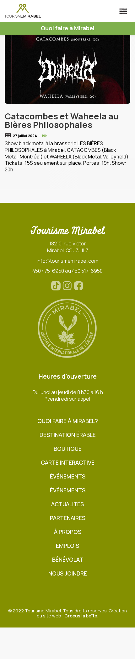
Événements (67, 476)
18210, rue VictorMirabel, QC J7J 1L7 (67, 247)
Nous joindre (67, 573)
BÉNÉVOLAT (67, 560)
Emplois (67, 546)
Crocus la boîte (80, 616)
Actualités (67, 504)
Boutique (68, 449)
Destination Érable (68, 435)
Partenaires (67, 518)
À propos (67, 532)
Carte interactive (67, 463)
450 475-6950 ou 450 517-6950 (67, 270)
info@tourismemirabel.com (67, 260)
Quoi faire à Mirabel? (67, 421)
